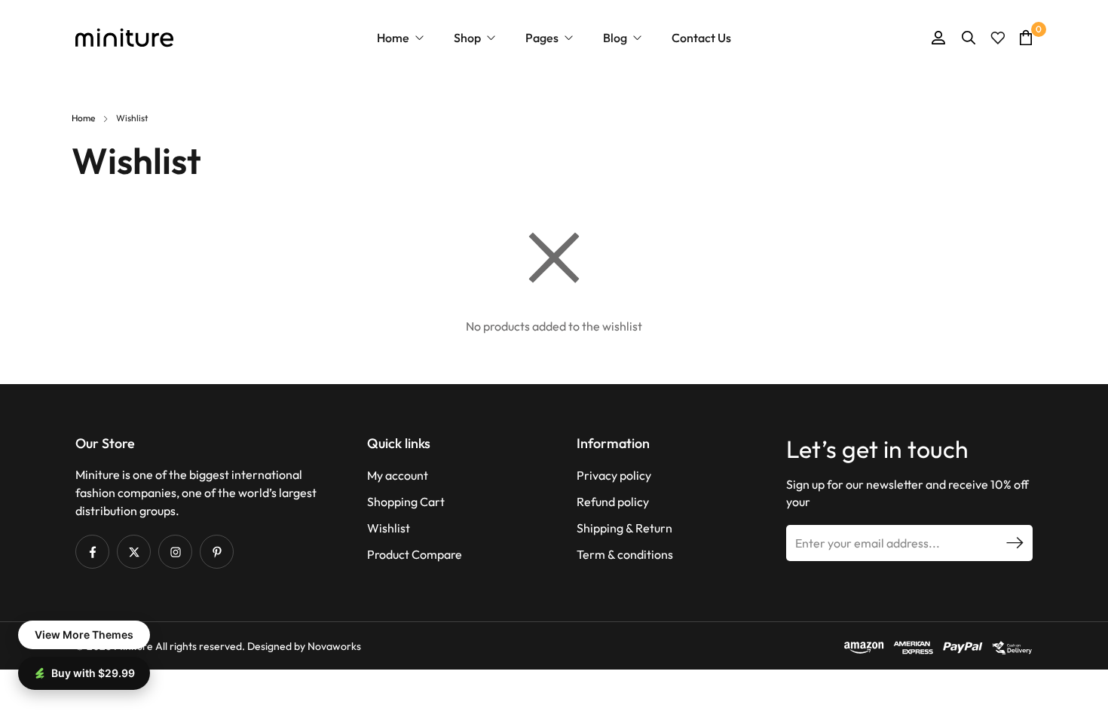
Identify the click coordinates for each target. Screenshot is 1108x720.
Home (83, 118)
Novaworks (334, 646)
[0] (1026, 37)
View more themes (84, 634)
